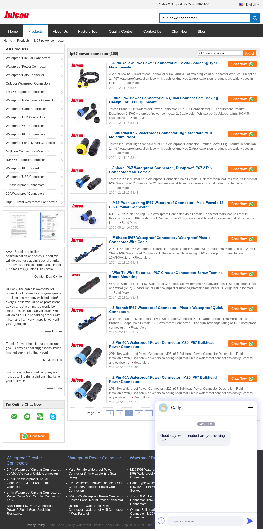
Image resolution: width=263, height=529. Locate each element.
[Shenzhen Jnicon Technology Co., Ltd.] (16, 15)
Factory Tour (88, 31)
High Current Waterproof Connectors (31, 202)
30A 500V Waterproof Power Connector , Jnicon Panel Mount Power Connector (96, 498)
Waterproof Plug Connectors (25, 134)
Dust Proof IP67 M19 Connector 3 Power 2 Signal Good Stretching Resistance (30, 509)
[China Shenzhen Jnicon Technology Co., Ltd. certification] (18, 226)
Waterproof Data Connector (25, 75)
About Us (60, 31)
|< (109, 413)
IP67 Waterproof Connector (25, 92)
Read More (131, 83)
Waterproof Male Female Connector (31, 100)
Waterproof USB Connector (25, 177)
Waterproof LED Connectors (25, 117)
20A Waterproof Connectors (25, 194)
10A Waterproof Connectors (25, 185)
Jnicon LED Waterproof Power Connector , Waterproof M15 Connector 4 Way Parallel (96, 509)
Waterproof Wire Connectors (25, 126)
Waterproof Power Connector (26, 66)
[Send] (250, 520)
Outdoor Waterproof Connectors (28, 83)
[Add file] (161, 520)
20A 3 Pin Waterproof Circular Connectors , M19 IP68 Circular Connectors (29, 483)
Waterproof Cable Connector (26, 109)
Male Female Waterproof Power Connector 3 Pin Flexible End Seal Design (93, 473)
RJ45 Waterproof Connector (25, 160)
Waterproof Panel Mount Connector (30, 143)
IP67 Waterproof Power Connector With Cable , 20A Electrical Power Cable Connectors (96, 487)
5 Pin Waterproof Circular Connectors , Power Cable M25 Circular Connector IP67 (34, 496)
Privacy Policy (35, 525)
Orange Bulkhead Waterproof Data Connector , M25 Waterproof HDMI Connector (154, 513)
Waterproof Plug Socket (22, 168)
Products (35, 31)
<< (119, 413)
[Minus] (250, 408)
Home (13, 31)
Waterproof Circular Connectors (28, 58)
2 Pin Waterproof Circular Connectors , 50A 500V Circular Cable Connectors (34, 471)
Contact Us (152, 31)
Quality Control (121, 31)
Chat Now (179, 31)
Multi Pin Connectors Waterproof (28, 151)
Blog (201, 31)
